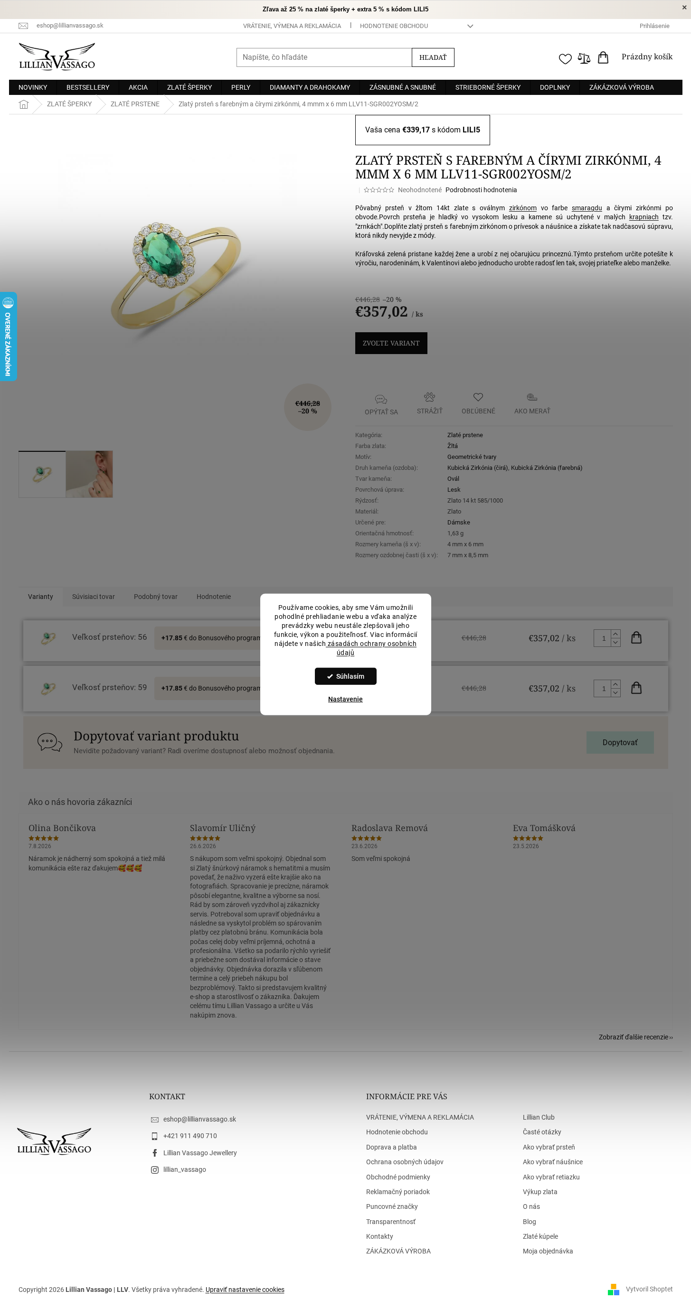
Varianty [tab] (40, 596)
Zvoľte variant (391, 342)
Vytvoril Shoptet (649, 1289)
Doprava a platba (391, 1147)
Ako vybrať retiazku (551, 1177)
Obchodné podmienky (398, 1177)
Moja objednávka (548, 1251)
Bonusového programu (232, 638)
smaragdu (587, 208)
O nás (531, 1206)
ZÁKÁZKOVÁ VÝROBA (398, 1251)
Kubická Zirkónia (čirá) (477, 467)
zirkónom (523, 208)
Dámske (458, 522)
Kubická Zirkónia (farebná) (547, 467)
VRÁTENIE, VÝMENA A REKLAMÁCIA (292, 25)
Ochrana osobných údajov (405, 1162)
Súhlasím (350, 676)
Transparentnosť (391, 1221)
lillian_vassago (184, 1169)
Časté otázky (542, 1132)
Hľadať (433, 57)
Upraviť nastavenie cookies (245, 1289)
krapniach (644, 217)
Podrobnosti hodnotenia (481, 190)
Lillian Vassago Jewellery (200, 1153)
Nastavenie (345, 699)
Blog (529, 1221)
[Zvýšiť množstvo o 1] (615, 634)
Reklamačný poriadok (398, 1192)
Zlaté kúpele (540, 1236)
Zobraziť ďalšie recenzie (633, 1037)
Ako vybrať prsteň (549, 1147)
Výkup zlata (540, 1192)
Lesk (454, 489)
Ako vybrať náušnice (553, 1162)
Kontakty (379, 1236)
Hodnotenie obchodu (394, 25)
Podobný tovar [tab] (156, 596)
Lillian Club (539, 1117)
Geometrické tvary (471, 456)
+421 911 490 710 (190, 1136)
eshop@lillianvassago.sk (199, 1119)
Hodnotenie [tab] (214, 596)
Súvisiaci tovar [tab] (93, 596)
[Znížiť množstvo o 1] (615, 642)
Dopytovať (620, 742)
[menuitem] (33, 87)
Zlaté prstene (465, 435)
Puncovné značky (392, 1206)
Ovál (453, 478)
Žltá (452, 445)
